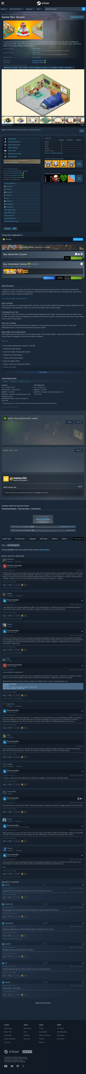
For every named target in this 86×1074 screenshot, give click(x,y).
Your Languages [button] (12, 545)
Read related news (9, 212)
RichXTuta (10, 559)
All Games (5, 14)
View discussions (9, 215)
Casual (31, 67)
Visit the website (9, 183)
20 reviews (18, 561)
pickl (8, 735)
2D (49, 67)
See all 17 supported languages (54, 153)
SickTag (9, 764)
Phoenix (9, 848)
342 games (10, 821)
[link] (63, 278)
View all (80, 486)
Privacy (41, 1028)
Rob (8, 658)
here (38, 492)
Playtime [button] (54, 539)
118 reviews (19, 766)
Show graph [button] (77, 538)
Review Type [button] (7, 539)
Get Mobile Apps (62, 1032)
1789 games (10, 850)
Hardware (26, 1035)
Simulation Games (14, 14)
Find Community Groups (11, 221)
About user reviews (23, 508)
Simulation (15, 67)
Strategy (25, 67)
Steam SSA (7, 1032)
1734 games (10, 595)
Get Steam (60, 1028)
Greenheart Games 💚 (39, 60)
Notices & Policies (44, 1035)
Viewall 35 (79, 163)
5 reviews (9, 660)
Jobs (25, 1032)
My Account (60, 1039)
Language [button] (32, 539)
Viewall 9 (79, 178)
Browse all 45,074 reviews (43, 1003)
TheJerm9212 (11, 791)
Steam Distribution (9, 1039)
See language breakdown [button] (9, 508)
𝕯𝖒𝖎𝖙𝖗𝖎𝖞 (9, 593)
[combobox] (63, 9)
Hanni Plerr (10, 704)
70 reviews (18, 821)
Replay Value (68, 67)
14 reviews (18, 706)
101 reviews (19, 850)
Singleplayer (38, 67)
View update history (10, 210)
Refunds (41, 1042)
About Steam (8, 1028)
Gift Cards (7, 1042)
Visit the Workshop (9, 218)
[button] (4, 9)
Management (7, 67)
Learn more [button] (78, 239)
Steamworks (8, 1035)
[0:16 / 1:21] (43, 92)
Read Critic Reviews (20, 480)
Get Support (60, 1035)
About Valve (27, 1028)
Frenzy (9, 819)
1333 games (10, 766)
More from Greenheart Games (23, 418)
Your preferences (36, 508)
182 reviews (10, 737)
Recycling (27, 1039)
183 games (10, 561)
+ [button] (73, 67)
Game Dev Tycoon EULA (11, 162)
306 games (10, 706)
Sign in (4, 130)
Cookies (41, 1039)
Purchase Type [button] (19, 539)
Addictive (61, 67)
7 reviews (9, 626)
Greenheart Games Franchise (29, 14)
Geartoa (9, 624)
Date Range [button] (43, 539)
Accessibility (43, 1032)
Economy (44, 67)
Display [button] (64, 539)
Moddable (54, 67)
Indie (20, 67)
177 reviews (19, 595)
